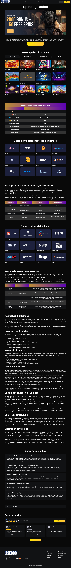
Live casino (26, 56)
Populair (11, 56)
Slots (58, 56)
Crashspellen (42, 56)
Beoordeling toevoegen (59, 520)
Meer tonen (35, 539)
